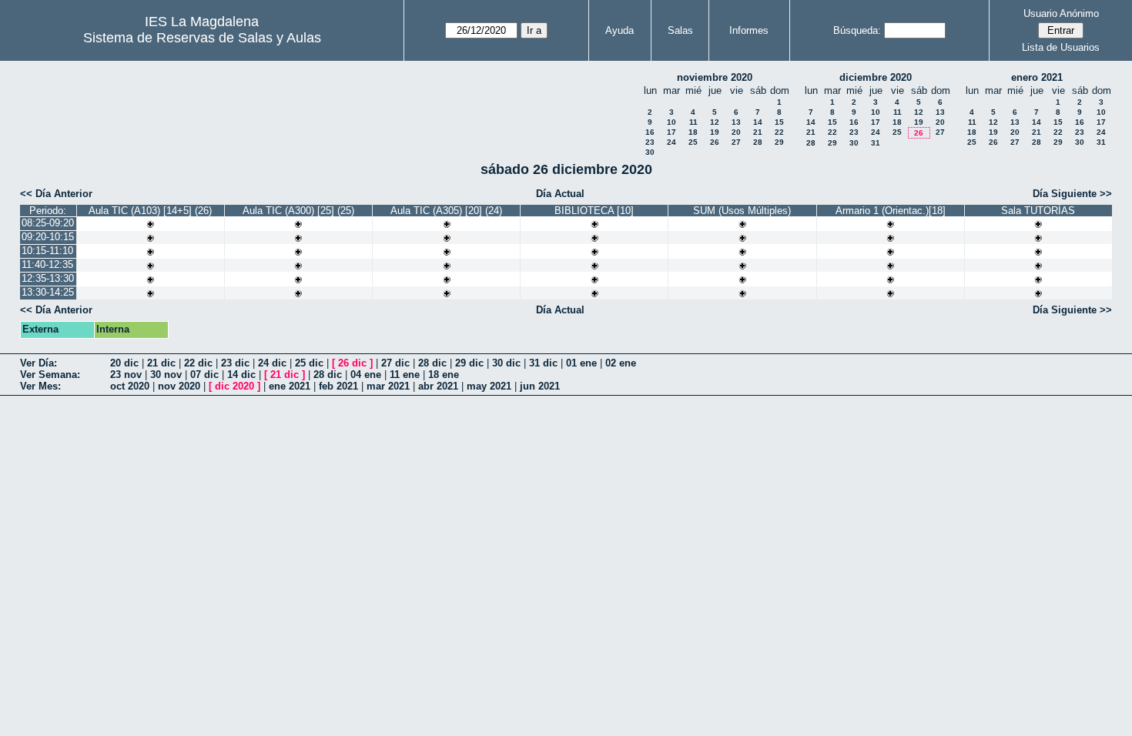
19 (714, 132)
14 (757, 122)
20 (736, 132)
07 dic (204, 374)
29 (779, 142)
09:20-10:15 (48, 237)
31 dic (543, 363)
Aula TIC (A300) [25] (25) (298, 210)
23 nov (126, 374)
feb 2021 (338, 386)
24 (671, 142)
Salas (680, 30)
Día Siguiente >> (1072, 193)
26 (714, 142)
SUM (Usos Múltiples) (742, 210)
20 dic (124, 363)
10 (671, 122)
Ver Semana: (50, 374)
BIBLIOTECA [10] (594, 210)
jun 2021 (540, 386)
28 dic (432, 363)
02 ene (620, 363)
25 (693, 142)
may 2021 (489, 386)
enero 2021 (1037, 77)
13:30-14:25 (48, 292)
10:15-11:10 (47, 250)
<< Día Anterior (56, 193)
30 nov (166, 374)
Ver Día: (38, 363)
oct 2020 (129, 386)
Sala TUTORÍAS (1038, 210)
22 (779, 132)
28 (757, 142)
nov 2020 (179, 386)
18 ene (443, 374)
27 (736, 142)
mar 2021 (388, 386)
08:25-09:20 (48, 223)
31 (875, 143)
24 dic (272, 363)
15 (779, 122)
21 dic (161, 363)
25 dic (309, 363)
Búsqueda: (857, 30)
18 (693, 132)
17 (671, 132)
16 (650, 132)
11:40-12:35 (47, 264)
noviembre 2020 (714, 77)
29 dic (469, 363)
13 (736, 122)
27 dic (395, 363)
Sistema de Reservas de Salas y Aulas (202, 37)
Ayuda (619, 30)
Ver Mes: (40, 386)
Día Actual (560, 193)
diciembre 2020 (875, 77)
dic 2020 (234, 386)
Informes (749, 30)
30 (650, 152)
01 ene (581, 363)
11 (693, 122)
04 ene (365, 374)
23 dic (235, 363)
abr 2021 (438, 386)
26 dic (352, 363)
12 (714, 122)
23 (650, 142)
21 (757, 132)
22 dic (198, 363)
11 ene (405, 374)
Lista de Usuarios (1061, 47)
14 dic (241, 374)
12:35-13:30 (48, 278)
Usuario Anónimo (1061, 13)
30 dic (506, 363)
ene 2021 (289, 386)
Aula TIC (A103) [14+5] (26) (150, 210)
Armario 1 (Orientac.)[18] (891, 210)
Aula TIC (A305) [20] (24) (446, 210)
